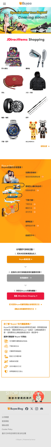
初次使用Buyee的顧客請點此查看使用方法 (24, 304)
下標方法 (29, 204)
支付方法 (29, 212)
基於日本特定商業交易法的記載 (14, 433)
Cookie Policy (7, 429)
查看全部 (44, 146)
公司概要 (5, 417)
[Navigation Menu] (4, 3)
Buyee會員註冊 (24, 259)
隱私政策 (5, 425)
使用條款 (5, 421)
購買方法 (29, 208)
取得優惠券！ (25, 278)
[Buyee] (25, 3)
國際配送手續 (30, 226)
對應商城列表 (30, 190)
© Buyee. (19, 439)
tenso (33, 439)
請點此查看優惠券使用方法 (24, 309)
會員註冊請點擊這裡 (33, 177)
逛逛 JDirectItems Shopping (24, 296)
